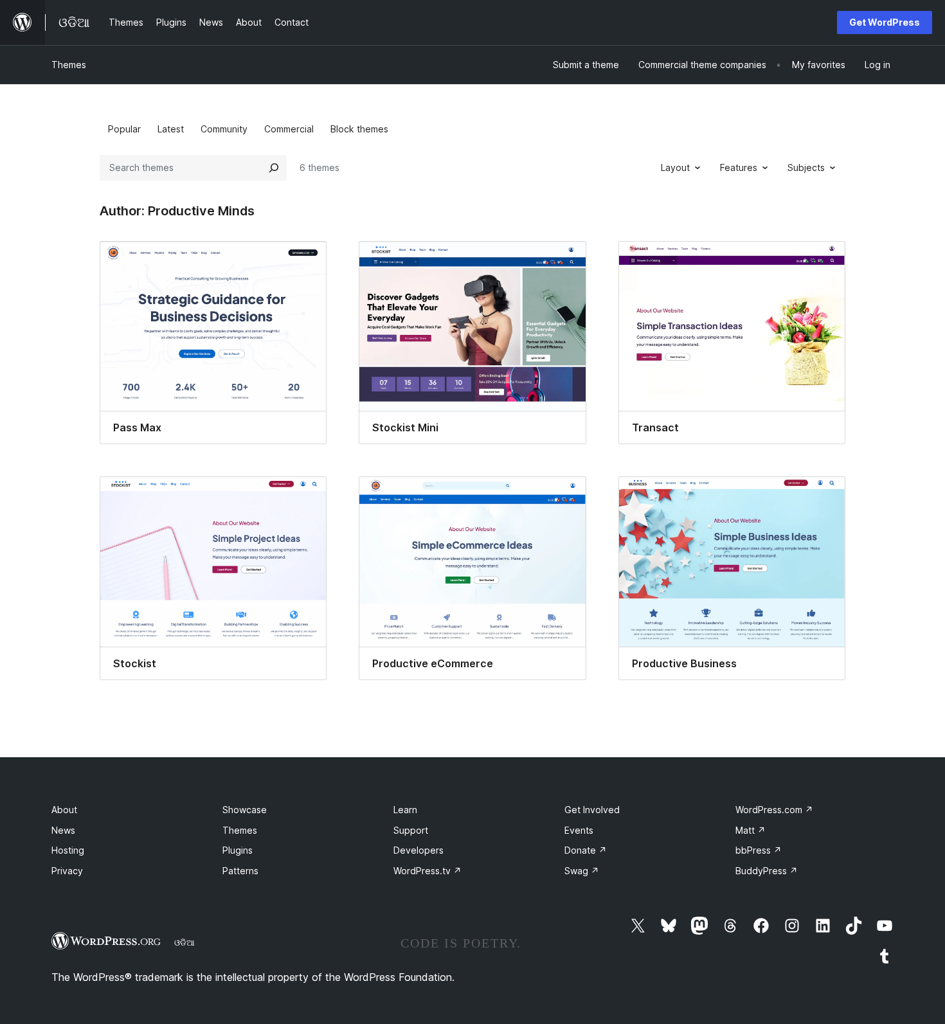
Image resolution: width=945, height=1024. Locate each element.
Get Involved (592, 809)
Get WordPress (884, 22)
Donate (585, 850)
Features (738, 167)
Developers (418, 850)
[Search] (274, 168)
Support (410, 830)
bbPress (758, 850)
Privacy (67, 870)
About (64, 809)
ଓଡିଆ (184, 942)
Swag (581, 870)
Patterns (240, 870)
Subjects (806, 167)
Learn (405, 809)
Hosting (67, 850)
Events (578, 830)
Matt (750, 830)
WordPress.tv (427, 870)
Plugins (237, 850)
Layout (675, 167)
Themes (68, 64)
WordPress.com (774, 809)
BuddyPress (766, 870)
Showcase (244, 809)
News (63, 830)
